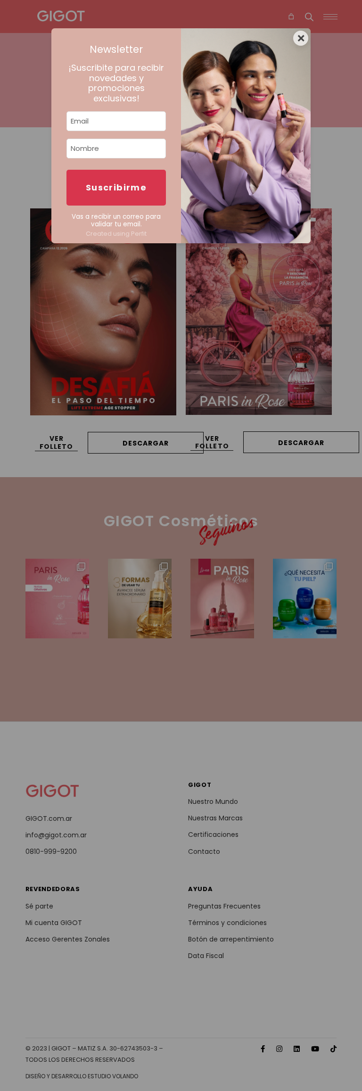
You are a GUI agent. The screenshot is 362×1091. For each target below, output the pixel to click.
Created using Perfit (116, 234)
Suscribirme (116, 187)
